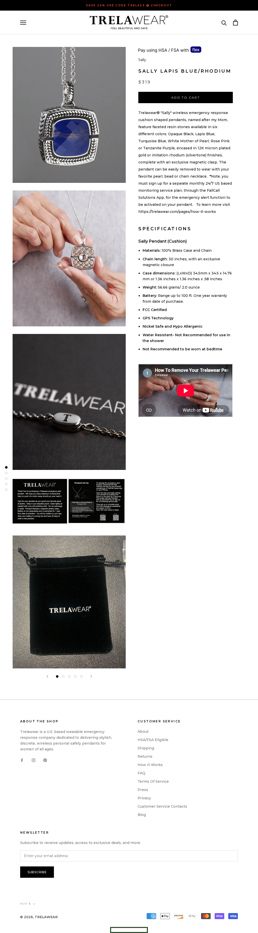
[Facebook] (22, 760)
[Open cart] (235, 22)
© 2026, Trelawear (39, 917)
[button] (129, 930)
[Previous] (47, 676)
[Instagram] (33, 760)
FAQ (141, 773)
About (143, 731)
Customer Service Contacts (162, 806)
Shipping (146, 748)
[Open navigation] (23, 22)
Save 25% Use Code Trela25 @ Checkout (129, 5)
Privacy (144, 798)
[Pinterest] (45, 760)
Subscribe (37, 872)
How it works (150, 764)
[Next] (91, 676)
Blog (142, 814)
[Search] (224, 22)
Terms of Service (153, 781)
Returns (145, 756)
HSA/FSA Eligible (153, 740)
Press (143, 789)
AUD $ (25, 903)
